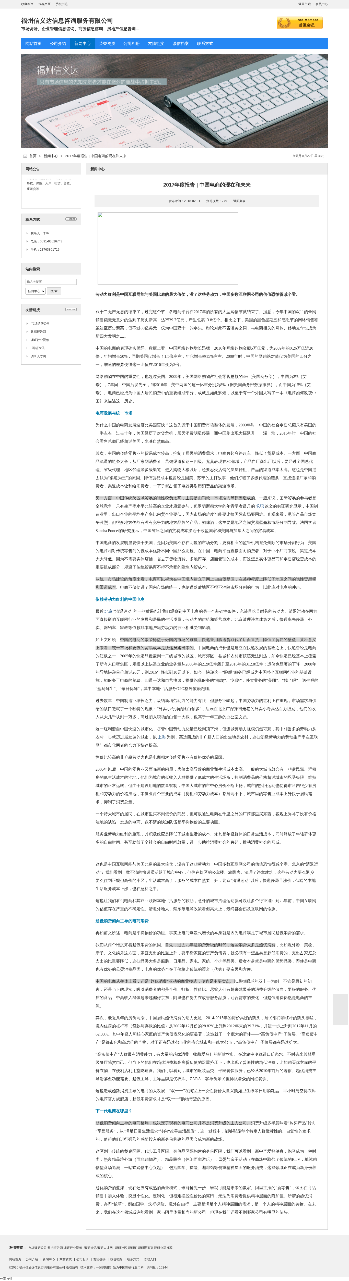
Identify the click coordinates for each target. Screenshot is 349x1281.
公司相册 (82, 1259)
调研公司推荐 (163, 1248)
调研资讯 (37, 348)
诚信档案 (116, 1259)
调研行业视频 (40, 340)
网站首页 (15, 1259)
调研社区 (120, 1248)
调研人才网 (38, 356)
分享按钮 (6, 1278)
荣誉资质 (66, 1259)
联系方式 (133, 1259)
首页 (33, 156)
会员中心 (322, 4)
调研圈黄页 (145, 1248)
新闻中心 (51, 156)
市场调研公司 (40, 323)
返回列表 (239, 201)
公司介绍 (32, 1259)
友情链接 (99, 1259)
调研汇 (132, 1248)
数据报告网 (38, 332)
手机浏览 (61, 4)
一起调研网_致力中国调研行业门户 (120, 1267)
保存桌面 (44, 4)
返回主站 (304, 4)
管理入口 (150, 1259)
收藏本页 (27, 4)
